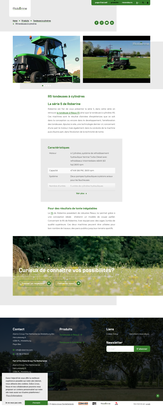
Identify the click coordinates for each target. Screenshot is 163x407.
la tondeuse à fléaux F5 (68, 113)
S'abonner (142, 348)
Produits (114, 2)
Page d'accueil (101, 2)
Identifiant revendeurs (139, 334)
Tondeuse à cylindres (71, 342)
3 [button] (46, 85)
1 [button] (42, 85)
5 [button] (50, 85)
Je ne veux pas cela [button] (13, 403)
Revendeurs (127, 2)
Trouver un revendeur (34, 283)
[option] (46, 59)
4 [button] (48, 85)
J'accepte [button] (36, 403)
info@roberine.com (24, 350)
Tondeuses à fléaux (69, 334)
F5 (52, 213)
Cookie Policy (112, 334)
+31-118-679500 (22, 354)
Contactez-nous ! (66, 283)
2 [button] (44, 85)
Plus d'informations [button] (14, 396)
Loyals (148, 404)
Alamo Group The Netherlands (34, 361)
